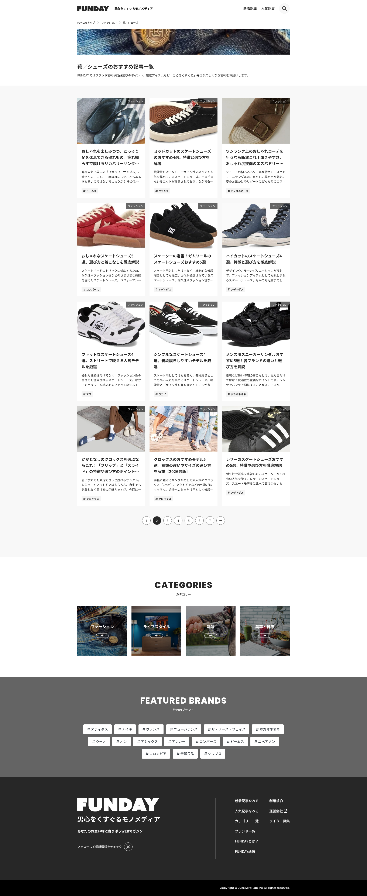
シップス (215, 753)
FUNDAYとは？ (246, 841)
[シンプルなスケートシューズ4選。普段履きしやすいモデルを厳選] (183, 351)
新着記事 (250, 8)
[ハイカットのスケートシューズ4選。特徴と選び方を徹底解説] (256, 249)
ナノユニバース (239, 191)
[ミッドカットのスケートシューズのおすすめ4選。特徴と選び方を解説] (183, 148)
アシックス (149, 741)
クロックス (92, 499)
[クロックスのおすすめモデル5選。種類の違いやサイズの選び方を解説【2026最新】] (183, 456)
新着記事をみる (247, 800)
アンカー (178, 741)
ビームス (91, 191)
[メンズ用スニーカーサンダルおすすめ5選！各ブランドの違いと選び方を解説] (256, 351)
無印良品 (187, 753)
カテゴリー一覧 (247, 820)
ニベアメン (266, 741)
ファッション (135, 101)
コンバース (92, 289)
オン (123, 741)
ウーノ (101, 741)
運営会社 (276, 810)
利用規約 (276, 800)
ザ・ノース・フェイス (229, 729)
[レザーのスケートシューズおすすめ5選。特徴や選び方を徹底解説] (256, 456)
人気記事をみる (247, 810)
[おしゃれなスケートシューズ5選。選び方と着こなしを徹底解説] (111, 249)
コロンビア (157, 753)
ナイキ (127, 729)
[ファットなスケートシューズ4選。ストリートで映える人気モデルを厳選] (111, 351)
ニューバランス (186, 729)
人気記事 (268, 8)
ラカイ (162, 394)
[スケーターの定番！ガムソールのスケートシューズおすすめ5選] (183, 249)
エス (88, 394)
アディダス (164, 289)
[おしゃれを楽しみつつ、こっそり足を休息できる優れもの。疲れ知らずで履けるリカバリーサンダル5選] (111, 148)
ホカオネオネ (238, 394)
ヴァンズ (163, 191)
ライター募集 (279, 820)
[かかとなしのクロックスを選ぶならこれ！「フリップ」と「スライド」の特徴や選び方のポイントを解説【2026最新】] (111, 456)
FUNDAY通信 (245, 851)
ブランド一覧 (245, 831)
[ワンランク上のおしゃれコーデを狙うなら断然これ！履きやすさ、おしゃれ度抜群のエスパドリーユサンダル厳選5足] (256, 148)
